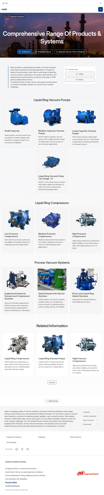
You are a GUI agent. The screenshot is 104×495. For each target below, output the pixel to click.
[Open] (100, 9)
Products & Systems (13, 437)
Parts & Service (75, 437)
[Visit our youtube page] (28, 449)
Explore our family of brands (15, 462)
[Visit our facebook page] (22, 449)
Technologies (11, 442)
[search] (100, 3)
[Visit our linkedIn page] (17, 449)
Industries (41, 437)
